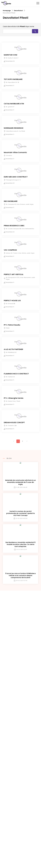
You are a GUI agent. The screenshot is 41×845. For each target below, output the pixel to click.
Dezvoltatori (18, 11)
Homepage (7, 11)
